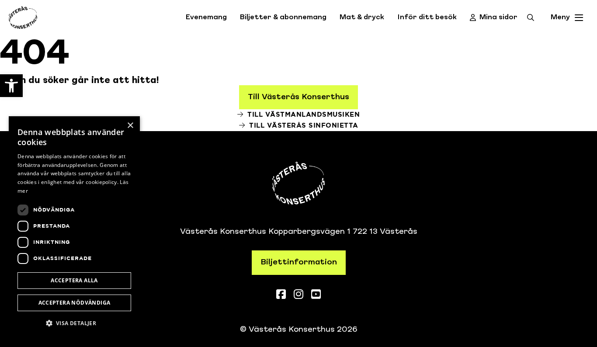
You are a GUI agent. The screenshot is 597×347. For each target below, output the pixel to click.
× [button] (130, 125)
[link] (11, 85)
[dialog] (74, 227)
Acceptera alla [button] (74, 280)
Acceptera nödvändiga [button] (74, 302)
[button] (74, 323)
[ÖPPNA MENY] (579, 17)
